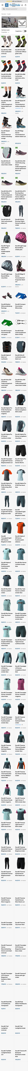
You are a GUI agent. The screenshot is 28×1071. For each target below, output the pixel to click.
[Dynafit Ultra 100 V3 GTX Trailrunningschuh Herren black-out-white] (7, 92)
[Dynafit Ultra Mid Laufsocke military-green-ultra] (21, 41)
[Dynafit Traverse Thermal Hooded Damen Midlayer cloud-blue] (7, 763)
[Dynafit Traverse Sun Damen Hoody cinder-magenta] (7, 790)
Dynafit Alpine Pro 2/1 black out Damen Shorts (20, 460)
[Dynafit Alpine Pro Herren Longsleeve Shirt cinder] (21, 399)
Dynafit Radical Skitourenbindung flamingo (6, 306)
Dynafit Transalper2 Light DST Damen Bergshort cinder (6, 539)
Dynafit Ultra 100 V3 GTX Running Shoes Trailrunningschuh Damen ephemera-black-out (20, 165)
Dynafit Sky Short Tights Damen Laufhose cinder (20, 641)
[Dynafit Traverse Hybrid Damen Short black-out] (21, 890)
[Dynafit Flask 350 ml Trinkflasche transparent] (7, 993)
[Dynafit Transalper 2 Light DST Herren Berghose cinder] (7, 501)
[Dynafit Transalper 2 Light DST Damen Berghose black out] (7, 450)
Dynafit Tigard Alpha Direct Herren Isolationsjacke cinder (5, 249)
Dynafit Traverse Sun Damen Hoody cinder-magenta (6, 800)
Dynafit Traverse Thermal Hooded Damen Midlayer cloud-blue (6, 774)
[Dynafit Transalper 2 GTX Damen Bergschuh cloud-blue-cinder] (21, 937)
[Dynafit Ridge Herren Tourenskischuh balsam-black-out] (21, 122)
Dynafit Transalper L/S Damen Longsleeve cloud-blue (20, 669)
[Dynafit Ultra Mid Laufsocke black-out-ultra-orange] (7, 66)
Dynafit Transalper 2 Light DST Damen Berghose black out (7, 460)
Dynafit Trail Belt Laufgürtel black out (6, 1052)
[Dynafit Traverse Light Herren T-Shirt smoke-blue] (21, 790)
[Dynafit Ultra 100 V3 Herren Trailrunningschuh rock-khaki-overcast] (7, 371)
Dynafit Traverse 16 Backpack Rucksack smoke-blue (20, 1053)
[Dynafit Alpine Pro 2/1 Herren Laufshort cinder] (7, 426)
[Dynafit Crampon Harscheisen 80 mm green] (7, 322)
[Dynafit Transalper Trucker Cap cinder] (7, 914)
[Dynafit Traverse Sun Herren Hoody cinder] (21, 763)
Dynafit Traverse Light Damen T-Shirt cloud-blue (6, 824)
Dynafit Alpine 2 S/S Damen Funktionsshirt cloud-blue (6, 565)
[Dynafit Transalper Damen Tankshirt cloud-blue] (7, 684)
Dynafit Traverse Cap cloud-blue (20, 923)
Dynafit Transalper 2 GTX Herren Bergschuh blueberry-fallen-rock (6, 977)
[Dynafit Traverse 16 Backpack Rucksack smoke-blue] (21, 1042)
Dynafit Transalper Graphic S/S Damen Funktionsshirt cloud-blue (7, 642)
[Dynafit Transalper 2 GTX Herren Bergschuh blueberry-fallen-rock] (7, 965)
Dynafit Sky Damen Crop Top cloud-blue (7, 615)
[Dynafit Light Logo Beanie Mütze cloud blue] (7, 266)
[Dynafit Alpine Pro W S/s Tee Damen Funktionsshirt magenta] (7, 399)
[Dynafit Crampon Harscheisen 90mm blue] (21, 296)
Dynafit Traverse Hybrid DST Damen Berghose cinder (21, 849)
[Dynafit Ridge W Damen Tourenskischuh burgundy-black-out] (21, 266)
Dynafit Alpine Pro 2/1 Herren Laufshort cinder (6, 436)
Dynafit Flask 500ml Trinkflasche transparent (21, 1003)
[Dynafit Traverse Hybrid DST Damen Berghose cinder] (21, 839)
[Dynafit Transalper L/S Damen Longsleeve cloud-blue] (21, 658)
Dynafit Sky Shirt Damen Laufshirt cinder (6, 590)
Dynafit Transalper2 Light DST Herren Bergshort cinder (20, 512)
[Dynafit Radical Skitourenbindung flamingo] (7, 296)
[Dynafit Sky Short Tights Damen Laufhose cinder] (21, 631)
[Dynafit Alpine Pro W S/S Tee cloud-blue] (21, 475)
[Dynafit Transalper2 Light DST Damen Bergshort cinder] (7, 528)
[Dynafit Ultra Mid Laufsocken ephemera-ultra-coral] (21, 66)
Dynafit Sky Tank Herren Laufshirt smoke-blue (20, 590)
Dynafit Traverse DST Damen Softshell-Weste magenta (6, 748)
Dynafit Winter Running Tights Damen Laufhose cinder (20, 222)
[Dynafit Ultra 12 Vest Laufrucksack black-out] (7, 211)
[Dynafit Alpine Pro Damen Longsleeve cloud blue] (21, 426)
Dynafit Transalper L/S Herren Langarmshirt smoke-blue (6, 669)
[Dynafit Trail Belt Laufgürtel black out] (7, 1042)
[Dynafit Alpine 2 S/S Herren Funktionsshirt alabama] (21, 528)
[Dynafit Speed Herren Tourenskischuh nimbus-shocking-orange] (7, 122)
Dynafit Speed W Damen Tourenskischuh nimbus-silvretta (20, 103)
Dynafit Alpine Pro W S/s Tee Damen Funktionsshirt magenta (6, 410)
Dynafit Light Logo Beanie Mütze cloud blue (6, 276)
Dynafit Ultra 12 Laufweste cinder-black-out (20, 357)
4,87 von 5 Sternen (17, 1)
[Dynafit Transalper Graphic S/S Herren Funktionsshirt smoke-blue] (21, 605)
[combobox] (14, 9)
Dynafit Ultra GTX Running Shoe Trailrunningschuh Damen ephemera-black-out (6, 194)
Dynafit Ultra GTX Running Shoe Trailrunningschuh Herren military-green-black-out (20, 194)
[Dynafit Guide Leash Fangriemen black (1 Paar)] (21, 322)
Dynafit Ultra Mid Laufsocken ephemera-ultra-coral (20, 77)
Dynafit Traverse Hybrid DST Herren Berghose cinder (6, 849)
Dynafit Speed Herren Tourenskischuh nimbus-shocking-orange (6, 134)
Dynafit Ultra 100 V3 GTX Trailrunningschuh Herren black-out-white (6, 104)
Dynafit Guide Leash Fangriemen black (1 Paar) (20, 332)
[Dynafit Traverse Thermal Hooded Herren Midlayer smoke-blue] (21, 737)
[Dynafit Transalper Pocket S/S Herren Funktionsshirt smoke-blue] (7, 709)
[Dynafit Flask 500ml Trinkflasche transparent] (21, 993)
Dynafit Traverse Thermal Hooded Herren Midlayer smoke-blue (20, 748)
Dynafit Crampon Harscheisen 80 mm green (6, 332)
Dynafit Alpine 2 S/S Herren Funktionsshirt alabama (20, 539)
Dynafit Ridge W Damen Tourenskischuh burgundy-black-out (20, 277)
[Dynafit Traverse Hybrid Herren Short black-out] (21, 863)
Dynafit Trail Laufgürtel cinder (20, 1027)
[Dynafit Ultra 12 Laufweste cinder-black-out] (21, 347)
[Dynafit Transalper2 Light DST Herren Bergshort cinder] (21, 501)
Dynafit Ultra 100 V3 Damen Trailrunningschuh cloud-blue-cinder (20, 382)
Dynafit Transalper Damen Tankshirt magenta (20, 694)
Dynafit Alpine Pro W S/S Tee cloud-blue (20, 485)
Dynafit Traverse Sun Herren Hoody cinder (20, 773)
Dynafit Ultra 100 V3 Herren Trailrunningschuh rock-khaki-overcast (6, 383)
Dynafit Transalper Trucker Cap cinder (6, 923)
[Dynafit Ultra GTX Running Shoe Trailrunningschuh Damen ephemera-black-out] (7, 183)
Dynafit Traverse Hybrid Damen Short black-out (20, 900)
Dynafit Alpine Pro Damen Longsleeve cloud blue (20, 436)
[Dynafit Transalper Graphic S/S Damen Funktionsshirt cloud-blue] (7, 631)
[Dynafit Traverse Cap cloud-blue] (21, 914)
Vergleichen (18, 31)
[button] (25, 5)
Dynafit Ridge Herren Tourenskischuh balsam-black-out (20, 133)
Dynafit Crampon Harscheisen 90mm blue (20, 306)
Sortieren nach (5, 30)
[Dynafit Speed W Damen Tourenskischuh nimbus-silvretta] (21, 92)
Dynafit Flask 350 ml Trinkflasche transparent (6, 1003)
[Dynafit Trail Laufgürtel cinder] (21, 1018)
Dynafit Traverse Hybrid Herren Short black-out (20, 873)
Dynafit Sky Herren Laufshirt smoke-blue (20, 564)
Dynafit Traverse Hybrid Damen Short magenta (6, 900)
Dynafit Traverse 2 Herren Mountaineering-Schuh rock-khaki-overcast (6, 948)
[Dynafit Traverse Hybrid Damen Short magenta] (7, 890)
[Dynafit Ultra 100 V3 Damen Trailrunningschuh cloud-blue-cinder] (21, 371)
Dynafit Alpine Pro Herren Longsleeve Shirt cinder (20, 409)
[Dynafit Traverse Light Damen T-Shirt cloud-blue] (7, 814)
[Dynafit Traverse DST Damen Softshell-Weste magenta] (7, 737)
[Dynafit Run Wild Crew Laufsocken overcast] (7, 41)
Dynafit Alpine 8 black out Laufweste (6, 357)
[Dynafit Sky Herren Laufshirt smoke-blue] (21, 554)
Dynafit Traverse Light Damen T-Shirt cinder (20, 824)
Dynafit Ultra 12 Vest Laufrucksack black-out (6, 221)
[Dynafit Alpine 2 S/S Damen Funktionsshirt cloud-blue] (7, 554)
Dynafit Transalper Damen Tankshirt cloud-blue (6, 694)
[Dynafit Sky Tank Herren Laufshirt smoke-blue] (21, 580)
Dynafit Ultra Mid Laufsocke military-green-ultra (21, 51)
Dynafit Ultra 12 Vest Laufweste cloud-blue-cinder (6, 163)
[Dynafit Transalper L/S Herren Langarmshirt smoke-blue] (7, 658)
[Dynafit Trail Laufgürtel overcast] (7, 1018)
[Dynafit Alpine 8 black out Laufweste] (7, 347)
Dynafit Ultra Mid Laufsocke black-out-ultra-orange (6, 76)
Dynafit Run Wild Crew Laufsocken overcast (6, 51)
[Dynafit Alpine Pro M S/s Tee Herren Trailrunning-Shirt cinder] (7, 475)
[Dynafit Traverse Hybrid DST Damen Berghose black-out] (7, 863)
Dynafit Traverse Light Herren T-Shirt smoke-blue (20, 800)
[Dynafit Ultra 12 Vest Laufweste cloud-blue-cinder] (7, 152)
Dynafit (8, 14)
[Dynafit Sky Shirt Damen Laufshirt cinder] (7, 580)
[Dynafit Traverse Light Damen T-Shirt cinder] (21, 814)
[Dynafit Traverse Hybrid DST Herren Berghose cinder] (7, 839)
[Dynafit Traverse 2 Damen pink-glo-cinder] (21, 965)
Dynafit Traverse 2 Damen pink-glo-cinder (20, 975)
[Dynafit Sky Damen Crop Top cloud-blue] (7, 605)
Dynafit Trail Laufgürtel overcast (4, 1028)
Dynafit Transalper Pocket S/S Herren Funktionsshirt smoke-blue (6, 720)
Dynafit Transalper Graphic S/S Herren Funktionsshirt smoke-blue (20, 616)
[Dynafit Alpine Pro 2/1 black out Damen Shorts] (21, 450)
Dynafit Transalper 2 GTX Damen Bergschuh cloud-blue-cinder (20, 948)
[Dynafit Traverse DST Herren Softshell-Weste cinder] (21, 709)
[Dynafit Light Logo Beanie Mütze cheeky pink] (21, 237)
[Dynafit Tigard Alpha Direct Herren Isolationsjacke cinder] (7, 237)
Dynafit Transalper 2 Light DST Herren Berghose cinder (6, 511)
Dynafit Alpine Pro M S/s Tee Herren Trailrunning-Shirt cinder (6, 486)
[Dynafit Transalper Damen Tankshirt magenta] (21, 684)
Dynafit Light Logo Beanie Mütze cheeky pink (20, 247)
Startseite (4, 14)
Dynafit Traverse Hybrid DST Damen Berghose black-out (7, 874)
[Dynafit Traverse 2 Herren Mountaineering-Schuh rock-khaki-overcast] (7, 937)
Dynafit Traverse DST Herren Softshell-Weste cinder (20, 720)
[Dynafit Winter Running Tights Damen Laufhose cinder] (21, 211)
